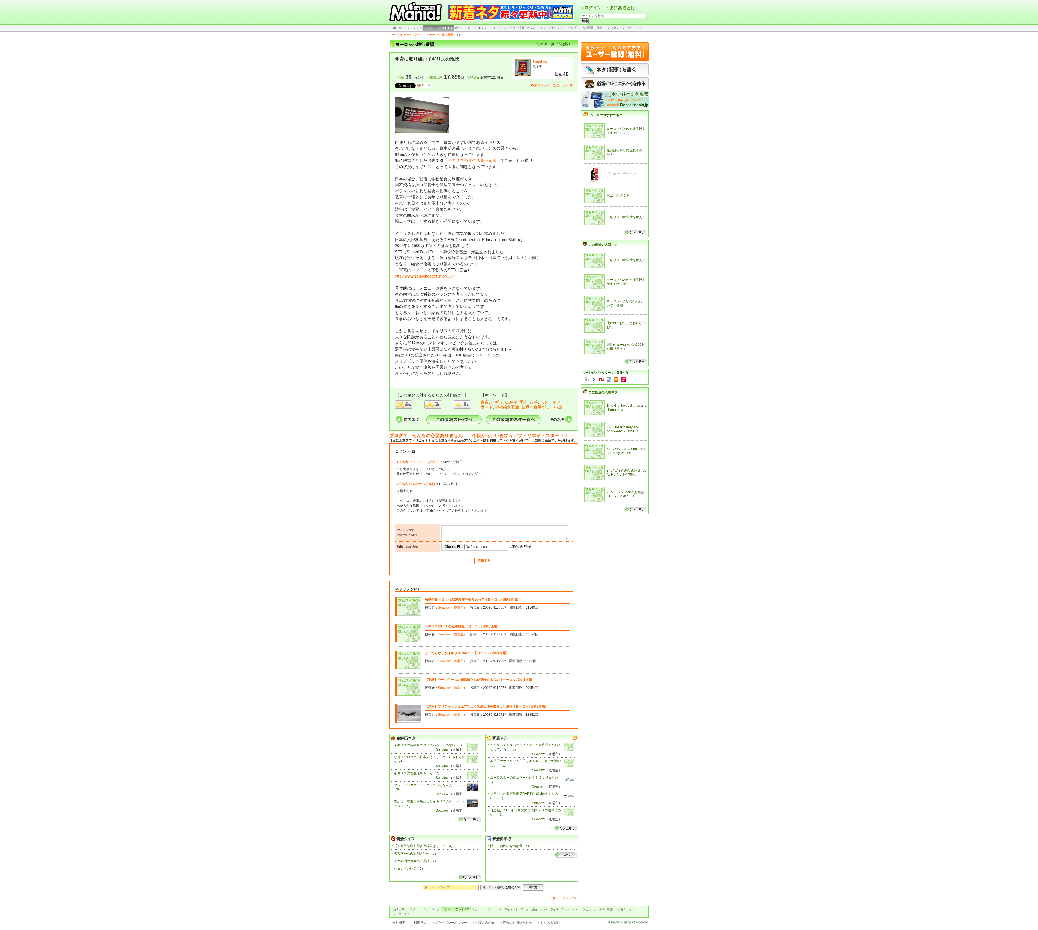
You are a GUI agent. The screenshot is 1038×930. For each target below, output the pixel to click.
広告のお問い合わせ (517, 923)
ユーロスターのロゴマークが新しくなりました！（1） (525, 780)
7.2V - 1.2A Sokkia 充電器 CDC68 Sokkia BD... (625, 494)
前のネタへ (542, 85)
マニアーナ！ (636, 27)
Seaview (539, 61)
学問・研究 (594, 27)
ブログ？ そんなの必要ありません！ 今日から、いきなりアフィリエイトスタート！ (478, 435)
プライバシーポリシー (451, 923)
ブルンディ (417, 462)
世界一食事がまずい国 (541, 407)
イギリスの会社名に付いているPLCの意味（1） (429, 745)
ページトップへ (567, 898)
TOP (392, 34)
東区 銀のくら (618, 195)
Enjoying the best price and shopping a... (627, 408)
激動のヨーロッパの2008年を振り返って (627, 347)
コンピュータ (576, 27)
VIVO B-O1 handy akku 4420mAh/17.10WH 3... (624, 429)
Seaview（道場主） (452, 607)
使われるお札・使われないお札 (626, 325)
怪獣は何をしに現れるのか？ (624, 152)
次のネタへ (561, 85)
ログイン (593, 7)
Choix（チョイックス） (616, 379)
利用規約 (420, 923)
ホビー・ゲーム (465, 27)
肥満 (524, 402)
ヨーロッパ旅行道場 (440, 34)
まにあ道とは (622, 7)
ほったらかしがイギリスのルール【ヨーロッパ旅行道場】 (467, 653)
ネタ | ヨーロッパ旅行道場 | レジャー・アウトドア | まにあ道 (416, 12)
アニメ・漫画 (515, 27)
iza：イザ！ (623, 379)
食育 (485, 402)
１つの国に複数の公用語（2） (416, 861)
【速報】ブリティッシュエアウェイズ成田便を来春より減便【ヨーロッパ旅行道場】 (486, 706)
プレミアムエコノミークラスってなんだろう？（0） (428, 787)
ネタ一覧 (547, 44)
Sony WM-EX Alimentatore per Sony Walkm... (626, 451)
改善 (534, 402)
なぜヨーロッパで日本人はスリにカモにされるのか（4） (429, 759)
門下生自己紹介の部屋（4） (510, 846)
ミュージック (413, 27)
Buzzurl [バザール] (601, 379)
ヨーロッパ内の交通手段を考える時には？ (626, 131)
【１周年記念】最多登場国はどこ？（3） (424, 846)
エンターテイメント (491, 27)
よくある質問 (550, 923)
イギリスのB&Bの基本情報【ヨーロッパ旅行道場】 (462, 626)
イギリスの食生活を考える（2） (417, 773)
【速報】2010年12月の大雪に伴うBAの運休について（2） (525, 812)
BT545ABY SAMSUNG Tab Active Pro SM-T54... (626, 473)
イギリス (499, 402)
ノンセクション (614, 27)
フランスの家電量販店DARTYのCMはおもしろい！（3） (524, 796)
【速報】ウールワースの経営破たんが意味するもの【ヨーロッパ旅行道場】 (480, 680)
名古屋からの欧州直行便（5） (416, 853)
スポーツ (396, 27)
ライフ (541, 27)
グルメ (530, 27)
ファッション (557, 27)
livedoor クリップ (609, 379)
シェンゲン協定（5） (409, 869)
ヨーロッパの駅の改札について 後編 (626, 303)
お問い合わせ (485, 923)
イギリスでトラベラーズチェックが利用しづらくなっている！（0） (525, 747)
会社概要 (398, 923)
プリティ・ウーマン (621, 174)
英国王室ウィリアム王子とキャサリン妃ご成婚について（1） (525, 763)
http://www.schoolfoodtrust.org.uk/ (425, 276)
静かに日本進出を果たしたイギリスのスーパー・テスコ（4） (429, 803)
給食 (513, 402)
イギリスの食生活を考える (472, 160)
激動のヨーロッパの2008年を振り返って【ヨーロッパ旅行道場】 (472, 599)
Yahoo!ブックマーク (587, 379)
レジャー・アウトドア (438, 27)
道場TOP (568, 44)
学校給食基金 (507, 407)
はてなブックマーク (594, 379)
